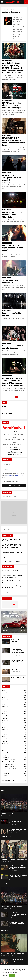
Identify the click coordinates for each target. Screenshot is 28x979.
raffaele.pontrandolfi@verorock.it (14, 452)
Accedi (4, 406)
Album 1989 (5, 699)
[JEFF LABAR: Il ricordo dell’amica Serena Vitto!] (4, 961)
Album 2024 (5, 739)
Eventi (3, 748)
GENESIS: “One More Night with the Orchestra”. (12, 814)
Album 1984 (5, 695)
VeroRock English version (8, 780)
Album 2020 (5, 729)
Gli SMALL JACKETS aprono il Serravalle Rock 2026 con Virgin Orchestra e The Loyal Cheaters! (13, 552)
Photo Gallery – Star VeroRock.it (9, 759)
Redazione (12, 9)
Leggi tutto (5, 975)
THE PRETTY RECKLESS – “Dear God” (11, 561)
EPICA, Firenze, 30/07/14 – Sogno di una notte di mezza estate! (13, 247)
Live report (4, 883)
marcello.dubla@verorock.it (14, 454)
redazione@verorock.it (16, 447)
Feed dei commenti (7, 413)
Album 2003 (5, 704)
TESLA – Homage (6, 557)
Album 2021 (5, 732)
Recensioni (4, 775)
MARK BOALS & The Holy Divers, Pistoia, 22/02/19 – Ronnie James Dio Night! (12, 105)
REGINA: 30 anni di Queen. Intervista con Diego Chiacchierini (12, 214)
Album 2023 (5, 736)
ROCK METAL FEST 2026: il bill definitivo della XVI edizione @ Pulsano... (16, 821)
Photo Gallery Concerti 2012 (9, 764)
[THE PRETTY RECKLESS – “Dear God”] (6, 679)
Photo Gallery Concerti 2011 (9, 762)
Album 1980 (5, 693)
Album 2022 (5, 734)
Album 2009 (5, 706)
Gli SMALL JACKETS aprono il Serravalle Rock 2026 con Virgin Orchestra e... (16, 923)
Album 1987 (5, 697)
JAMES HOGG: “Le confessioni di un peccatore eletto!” (14, 859)
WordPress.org (5, 417)
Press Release (5, 771)
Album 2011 (5, 709)
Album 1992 (5, 702)
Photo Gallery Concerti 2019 (9, 769)
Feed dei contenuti (7, 410)
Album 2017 (5, 722)
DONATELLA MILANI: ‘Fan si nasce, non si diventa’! (12, 953)
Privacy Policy (9, 475)
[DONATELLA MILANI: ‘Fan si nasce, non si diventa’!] (14, 943)
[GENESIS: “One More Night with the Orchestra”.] (6, 641)
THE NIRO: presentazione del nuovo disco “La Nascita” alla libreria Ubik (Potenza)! (17, 867)
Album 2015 (5, 718)
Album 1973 (5, 690)
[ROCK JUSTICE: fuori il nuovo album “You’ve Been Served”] (4, 831)
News (3, 755)
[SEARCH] (24, 529)
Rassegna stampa (6, 773)
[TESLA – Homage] (6, 671)
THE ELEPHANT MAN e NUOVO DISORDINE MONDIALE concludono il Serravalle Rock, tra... (17, 914)
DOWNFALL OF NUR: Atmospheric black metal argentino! (11, 177)
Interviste (4, 135)
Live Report (5, 60)
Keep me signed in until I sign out (11, 481)
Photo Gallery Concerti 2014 (9, 766)
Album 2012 (5, 711)
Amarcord (4, 745)
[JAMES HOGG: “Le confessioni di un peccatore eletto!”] (14, 849)
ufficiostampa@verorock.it (14, 449)
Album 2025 (5, 741)
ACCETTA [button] (12, 975)
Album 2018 (5, 725)
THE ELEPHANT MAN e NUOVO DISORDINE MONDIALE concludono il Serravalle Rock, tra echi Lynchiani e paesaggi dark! (13, 546)
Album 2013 (5, 713)
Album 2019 (5, 727)
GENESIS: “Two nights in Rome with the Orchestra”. (13, 576)
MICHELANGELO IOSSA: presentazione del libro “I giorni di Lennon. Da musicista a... (18, 877)
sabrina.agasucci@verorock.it (13, 451)
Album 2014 (5, 716)
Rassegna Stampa (6, 836)
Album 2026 (5, 743)
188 (13, 397)
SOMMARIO (10, 60)
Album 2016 (5, 720)
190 (20, 397)
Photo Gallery (5, 757)
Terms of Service (19, 475)
